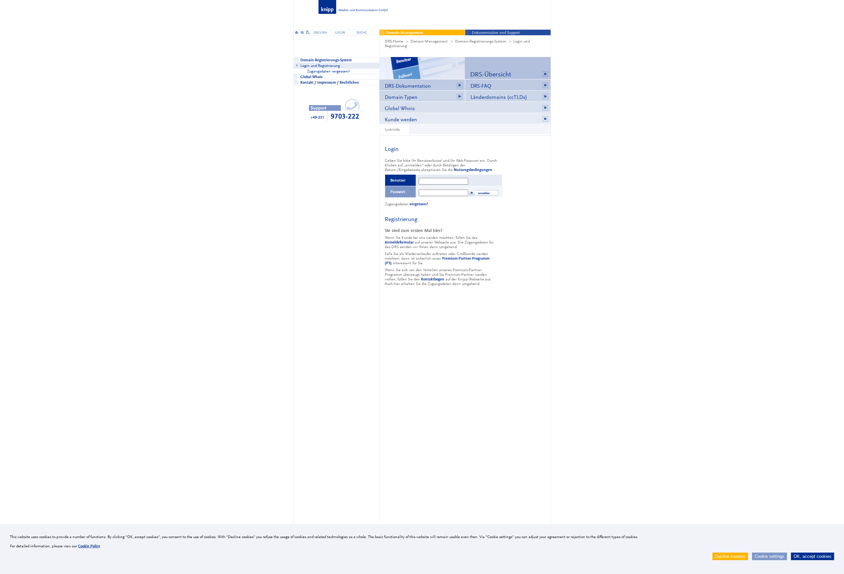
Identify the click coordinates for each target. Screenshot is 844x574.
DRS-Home (394, 41)
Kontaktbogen (432, 279)
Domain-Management (429, 41)
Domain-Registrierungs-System (480, 41)
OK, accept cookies (812, 556)
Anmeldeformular (399, 242)
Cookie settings (769, 556)
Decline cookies (730, 556)
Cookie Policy (89, 546)
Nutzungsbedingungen (473, 169)
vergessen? (418, 204)
